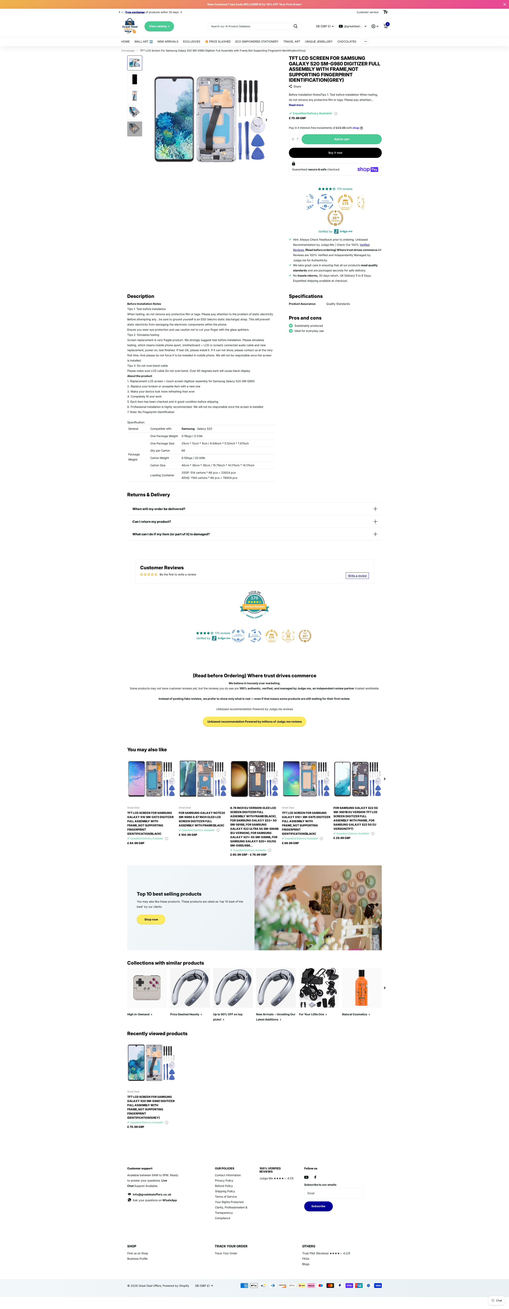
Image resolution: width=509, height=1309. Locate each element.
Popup (335, 113)
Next (171, 12)
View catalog (158, 26)
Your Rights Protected (229, 1202)
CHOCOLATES (346, 41)
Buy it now (335, 152)
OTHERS (308, 1246)
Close (504, 4)
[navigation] (119, 12)
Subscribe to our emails (320, 1184)
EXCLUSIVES (191, 41)
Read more (296, 105)
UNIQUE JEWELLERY (319, 41)
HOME (125, 41)
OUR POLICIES (224, 1168)
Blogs (305, 1264)
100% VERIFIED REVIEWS (270, 1170)
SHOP (131, 1246)
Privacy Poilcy (224, 1180)
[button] (298, 135)
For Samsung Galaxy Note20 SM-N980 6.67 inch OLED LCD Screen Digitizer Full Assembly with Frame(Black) (202, 819)
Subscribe (318, 1206)
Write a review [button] (357, 575)
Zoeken (295, 26)
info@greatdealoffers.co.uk (152, 1194)
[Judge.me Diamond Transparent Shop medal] (336, 202)
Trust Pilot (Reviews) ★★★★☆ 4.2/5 (326, 1253)
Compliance (222, 1218)
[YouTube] (306, 1177)
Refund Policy (224, 1186)
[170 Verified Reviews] (254, 620)
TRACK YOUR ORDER (231, 1246)
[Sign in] (375, 26)
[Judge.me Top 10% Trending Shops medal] (346, 218)
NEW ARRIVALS (167, 41)
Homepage (128, 50)
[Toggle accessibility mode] (385, 12)
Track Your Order (226, 1253)
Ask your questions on (155, 1200)
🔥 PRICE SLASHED (218, 41)
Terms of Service (226, 1196)
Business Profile (137, 1258)
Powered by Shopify (176, 1285)
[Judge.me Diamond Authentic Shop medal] (316, 202)
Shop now (151, 919)
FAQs (305, 1258)
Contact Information (228, 1175)
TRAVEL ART (291, 41)
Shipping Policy (225, 1191)
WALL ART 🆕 (143, 41)
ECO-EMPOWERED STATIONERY (257, 41)
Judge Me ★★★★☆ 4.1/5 (276, 1178)
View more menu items (365, 41)
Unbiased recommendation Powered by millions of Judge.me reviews (254, 721)
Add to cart (341, 139)
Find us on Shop (137, 1253)
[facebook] (315, 1177)
